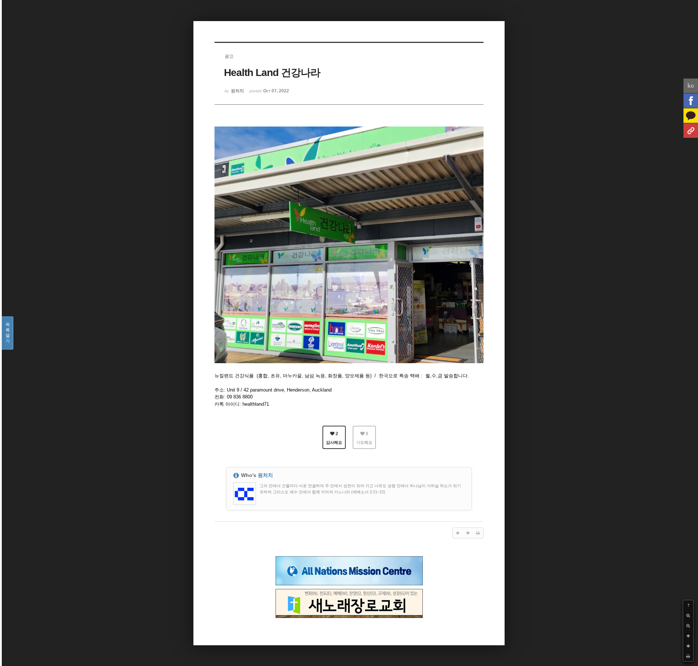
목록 (7, 333)
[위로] (688, 636)
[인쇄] (688, 656)
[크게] (688, 615)
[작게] (688, 626)
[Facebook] (690, 100)
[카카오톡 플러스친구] (690, 115)
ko (690, 85)
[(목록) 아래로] (688, 646)
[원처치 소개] (690, 130)
